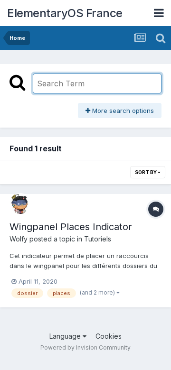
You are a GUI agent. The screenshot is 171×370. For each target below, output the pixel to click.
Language (66, 336)
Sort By (146, 172)
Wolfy (19, 239)
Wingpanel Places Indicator (71, 226)
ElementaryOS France (65, 13)
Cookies (108, 336)
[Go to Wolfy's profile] (20, 203)
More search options (122, 110)
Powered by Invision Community (85, 347)
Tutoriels (97, 239)
